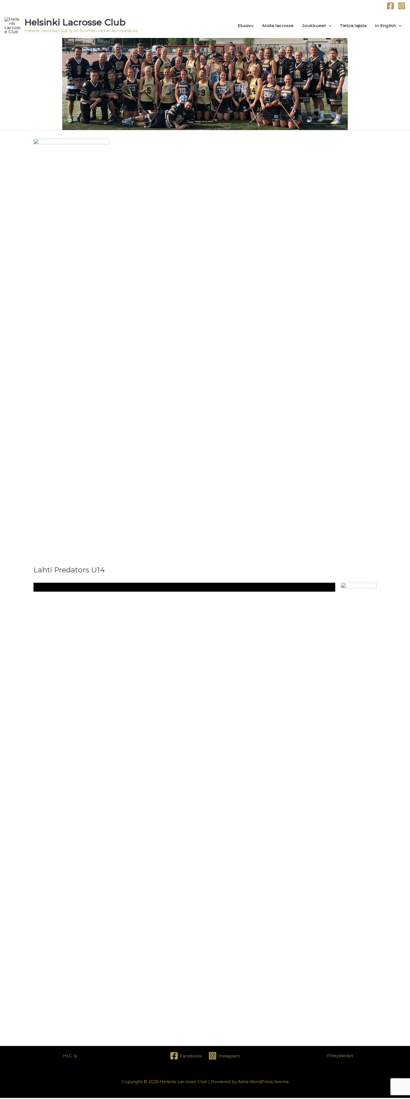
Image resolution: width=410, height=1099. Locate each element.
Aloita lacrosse (278, 25)
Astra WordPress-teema (263, 1081)
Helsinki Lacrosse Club (75, 22)
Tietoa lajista (353, 25)
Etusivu (246, 25)
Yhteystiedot (340, 1055)
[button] (328, 25)
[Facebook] (390, 6)
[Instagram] (402, 6)
